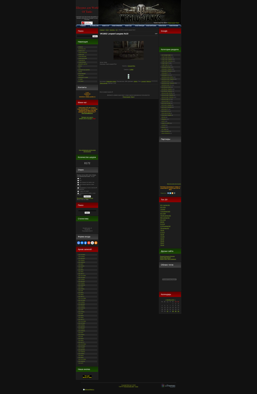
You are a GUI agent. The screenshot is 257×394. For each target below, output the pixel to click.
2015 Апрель (81, 353)
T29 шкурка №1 (164, 228)
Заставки (164, 129)
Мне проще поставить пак (86, 182)
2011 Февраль (82, 262)
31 (178, 311)
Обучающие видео (166, 55)
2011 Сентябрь (82, 275)
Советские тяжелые (167, 61)
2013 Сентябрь (82, 321)
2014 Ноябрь (82, 347)
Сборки (163, 125)
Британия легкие (166, 103)
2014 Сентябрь (82, 344)
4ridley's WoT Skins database (168, 259)
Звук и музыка (165, 131)
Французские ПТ (166, 101)
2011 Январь (82, 260)
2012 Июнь (81, 292)
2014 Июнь (81, 338)
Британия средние (166, 105)
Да (80, 178)
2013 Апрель (81, 311)
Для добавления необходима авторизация (87, 150)
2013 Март (81, 309)
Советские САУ (165, 65)
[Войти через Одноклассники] (95, 242)
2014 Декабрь (82, 349)
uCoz (136, 386)
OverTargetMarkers (87, 113)
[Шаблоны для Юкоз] (168, 386)
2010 (107, 30)
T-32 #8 (162, 237)
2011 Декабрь (82, 281)
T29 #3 (162, 239)
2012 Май (81, 290)
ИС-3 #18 (163, 220)
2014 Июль (81, 340)
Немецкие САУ (165, 75)
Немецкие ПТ (165, 73)
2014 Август (81, 342)
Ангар (163, 121)
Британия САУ (165, 111)
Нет (80, 180)
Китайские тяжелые (167, 91)
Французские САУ (166, 99)
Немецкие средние (166, 69)
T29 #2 (162, 230)
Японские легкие (166, 113)
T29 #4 (162, 245)
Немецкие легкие (166, 67)
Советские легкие (166, 57)
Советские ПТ (165, 63)
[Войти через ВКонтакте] (82, 242)
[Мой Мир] (174, 193)
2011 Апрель (81, 266)
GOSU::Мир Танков (165, 257)
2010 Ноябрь (82, 256)
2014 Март (81, 332)
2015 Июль (81, 357)
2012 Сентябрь (82, 298)
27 (167, 311)
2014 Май (81, 336)
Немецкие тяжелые (167, 71)
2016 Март (81, 363)
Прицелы (164, 119)
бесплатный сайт (129, 386)
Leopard (143, 81)
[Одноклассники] (172, 193)
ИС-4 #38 (163, 213)
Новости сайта (166, 123)
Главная (102, 30)
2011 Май (81, 267)
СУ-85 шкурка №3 (165, 226)
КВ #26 (162, 222)
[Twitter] (170, 193)
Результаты (80, 198)
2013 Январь (82, 306)
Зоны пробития (166, 133)
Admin (135, 81)
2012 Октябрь (82, 300)
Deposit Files (131, 66)
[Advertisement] (170, 40)
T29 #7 (162, 243)
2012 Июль (81, 294)
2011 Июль (81, 271)
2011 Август (81, 273)
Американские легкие (167, 77)
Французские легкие (167, 93)
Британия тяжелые (167, 107)
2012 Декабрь (82, 304)
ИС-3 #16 (163, 207)
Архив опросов (89, 198)
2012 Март (81, 287)
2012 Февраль (82, 285)
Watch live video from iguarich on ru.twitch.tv (177, 183)
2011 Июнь (81, 269)
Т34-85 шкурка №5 (165, 215)
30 (175, 311)
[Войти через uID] (78, 242)
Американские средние (168, 79)
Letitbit (131, 69)
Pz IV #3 (162, 224)
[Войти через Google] (92, 242)
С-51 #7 (162, 232)
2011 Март (81, 264)
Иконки (163, 117)
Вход (177, 22)
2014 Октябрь (82, 346)
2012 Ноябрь (82, 302)
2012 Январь (82, 283)
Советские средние (167, 59)
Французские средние (167, 95)
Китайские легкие (166, 87)
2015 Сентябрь (82, 359)
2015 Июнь (81, 355)
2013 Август (81, 319)
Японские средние (166, 115)
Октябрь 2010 (170, 300)
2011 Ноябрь (82, 279)
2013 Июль (81, 317)
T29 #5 (162, 234)
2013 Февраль (82, 307)
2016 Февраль (82, 361)
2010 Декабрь (82, 258)
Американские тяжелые (168, 83)
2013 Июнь (81, 315)
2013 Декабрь (82, 327)
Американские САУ (166, 85)
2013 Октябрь (82, 323)
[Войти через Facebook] (85, 242)
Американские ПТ (166, 81)
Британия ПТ (165, 109)
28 (170, 311)
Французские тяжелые (167, 97)
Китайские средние (167, 89)
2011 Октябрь (82, 277)
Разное (163, 127)
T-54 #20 (162, 209)
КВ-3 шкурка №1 (165, 218)
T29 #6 (162, 241)
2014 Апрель (81, 334)
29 (173, 311)
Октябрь (112, 30)
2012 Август (81, 296)
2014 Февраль (82, 330)
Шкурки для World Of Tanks (87, 10)
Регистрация (171, 22)
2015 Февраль (82, 351)
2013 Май (81, 313)
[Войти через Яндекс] (88, 242)
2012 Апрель (81, 288)
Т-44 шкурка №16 (165, 211)
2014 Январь (82, 328)
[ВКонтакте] (168, 193)
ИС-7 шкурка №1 (165, 205)
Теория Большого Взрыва (167, 256)
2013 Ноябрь (82, 325)
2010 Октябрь (82, 254)
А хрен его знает (84, 191)
